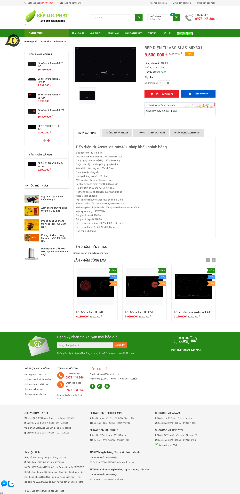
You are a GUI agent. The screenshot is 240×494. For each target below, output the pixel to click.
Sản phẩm (113, 33)
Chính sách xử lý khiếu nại (36, 384)
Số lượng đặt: (151, 83)
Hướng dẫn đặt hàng (181, 3)
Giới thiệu (95, 33)
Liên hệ (166, 33)
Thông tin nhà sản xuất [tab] (151, 132)
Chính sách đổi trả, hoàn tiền (37, 379)
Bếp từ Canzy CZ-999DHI (51, 110)
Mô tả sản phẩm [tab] (87, 133)
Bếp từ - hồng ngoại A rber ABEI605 (192, 312)
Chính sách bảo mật (33, 389)
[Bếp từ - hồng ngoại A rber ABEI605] (193, 286)
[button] (163, 17)
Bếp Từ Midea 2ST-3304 (50, 123)
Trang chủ (78, 33)
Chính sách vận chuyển (35, 394)
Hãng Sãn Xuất (133, 33)
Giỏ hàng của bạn (158, 3)
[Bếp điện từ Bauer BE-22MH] (144, 286)
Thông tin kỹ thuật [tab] (117, 132)
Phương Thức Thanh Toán (36, 374)
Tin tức (152, 33)
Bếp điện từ (60, 41)
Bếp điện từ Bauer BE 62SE (90, 312)
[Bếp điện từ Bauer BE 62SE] (95, 286)
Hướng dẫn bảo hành (206, 3)
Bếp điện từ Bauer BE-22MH (139, 312)
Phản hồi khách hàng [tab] (187, 132)
